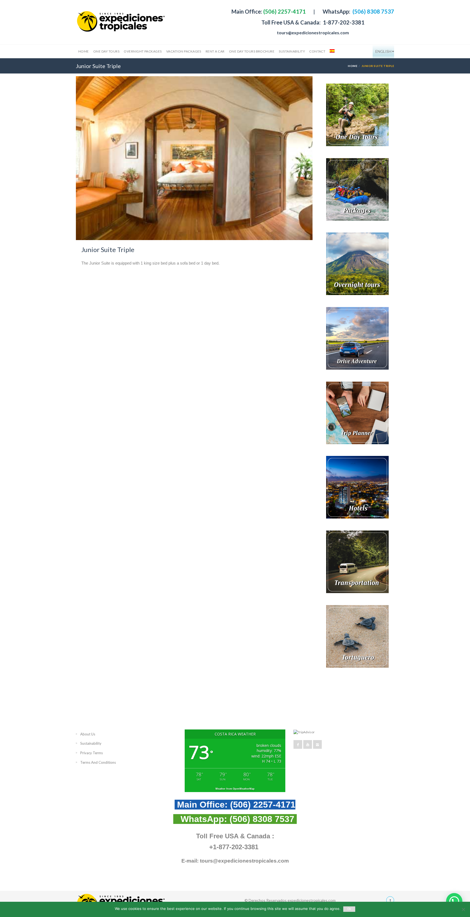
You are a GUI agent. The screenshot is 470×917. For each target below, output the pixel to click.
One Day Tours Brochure (252, 51)
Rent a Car (215, 51)
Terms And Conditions (98, 762)
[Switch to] (331, 51)
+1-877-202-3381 (233, 847)
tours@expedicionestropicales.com (313, 32)
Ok (349, 909)
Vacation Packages (183, 51)
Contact (317, 51)
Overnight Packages (143, 51)
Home (83, 51)
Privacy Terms (91, 753)
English (383, 51)
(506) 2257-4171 (284, 11)
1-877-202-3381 (343, 22)
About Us (87, 734)
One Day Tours (106, 51)
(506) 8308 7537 (372, 11)
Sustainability (292, 51)
